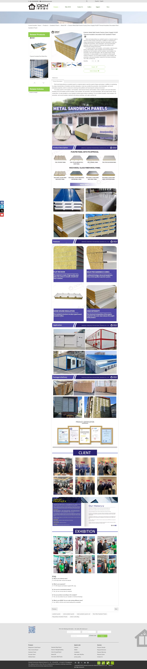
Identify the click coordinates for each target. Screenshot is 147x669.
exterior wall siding (74, 616)
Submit (102, 636)
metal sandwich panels (68, 614)
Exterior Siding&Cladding (57, 649)
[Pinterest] (88, 662)
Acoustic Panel (31, 654)
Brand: (54, 77)
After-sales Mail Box (79, 654)
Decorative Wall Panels (56, 656)
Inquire (93, 67)
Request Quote (101, 654)
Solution (76, 647)
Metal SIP (53, 654)
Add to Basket (93, 71)
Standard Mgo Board (56, 647)
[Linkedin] (2, 206)
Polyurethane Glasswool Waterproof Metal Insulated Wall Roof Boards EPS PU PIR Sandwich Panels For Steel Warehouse (39, 56)
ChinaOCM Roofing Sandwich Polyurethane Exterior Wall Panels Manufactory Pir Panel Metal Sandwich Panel (39, 78)
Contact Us (100, 656)
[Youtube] (2, 215)
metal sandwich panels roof (83, 614)
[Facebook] (2, 202)
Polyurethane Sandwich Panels (59, 616)
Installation (76, 652)
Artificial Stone (31, 656)
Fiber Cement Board (33, 649)
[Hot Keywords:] (87, 1)
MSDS (75, 649)
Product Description (57, 81)
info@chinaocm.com (46, 1)
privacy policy (77, 656)
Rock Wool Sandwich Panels (100, 614)
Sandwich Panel (32, 652)
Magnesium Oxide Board (34, 647)
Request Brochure (101, 649)
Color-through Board (56, 652)
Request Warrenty (101, 652)
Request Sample (101, 647)
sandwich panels (56, 614)
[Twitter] (2, 211)
